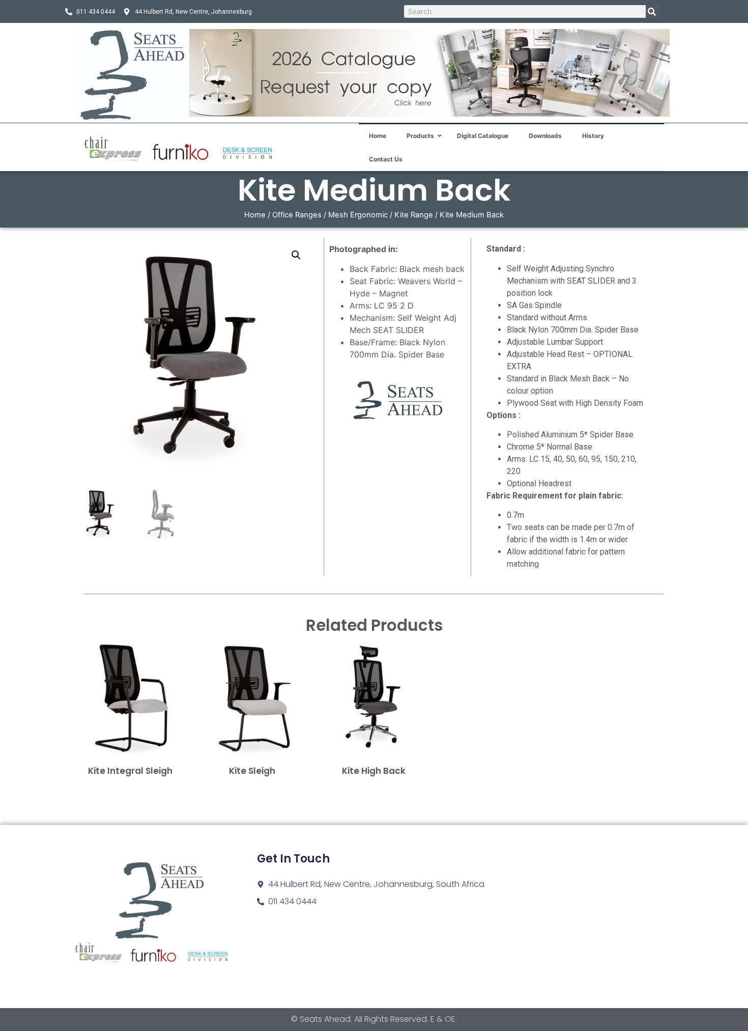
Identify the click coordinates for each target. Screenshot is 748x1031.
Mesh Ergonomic (358, 214)
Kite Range (413, 214)
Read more (130, 787)
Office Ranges (297, 214)
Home (255, 214)
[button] (296, 255)
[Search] (652, 11)
